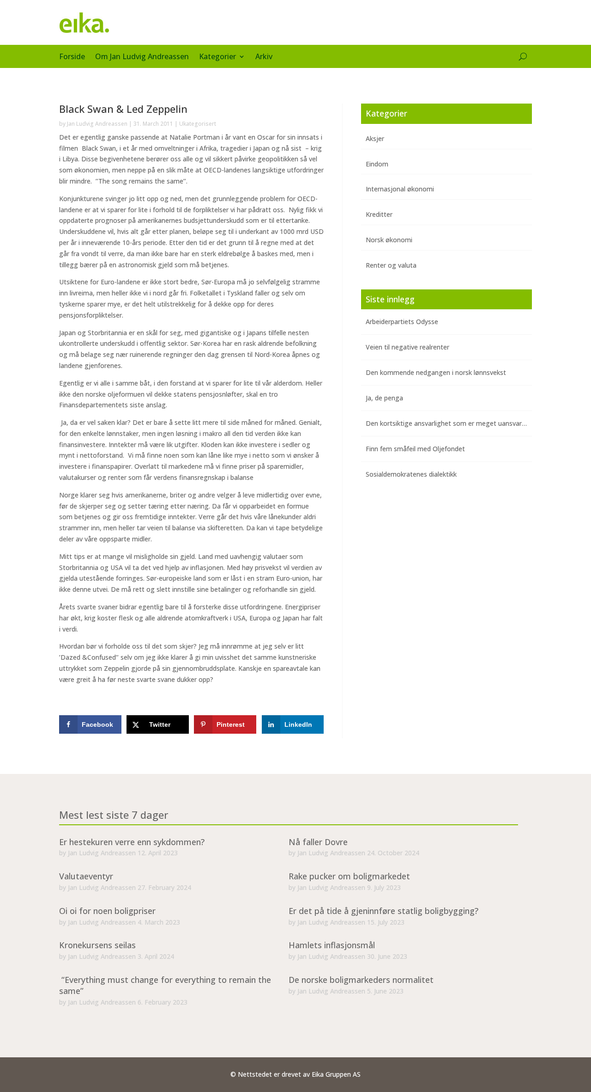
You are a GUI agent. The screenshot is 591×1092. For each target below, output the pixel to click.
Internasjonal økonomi (400, 188)
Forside (72, 57)
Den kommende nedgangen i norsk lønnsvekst (436, 372)
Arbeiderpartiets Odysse (402, 321)
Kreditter (379, 214)
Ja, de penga (384, 397)
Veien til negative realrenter (407, 347)
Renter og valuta (391, 265)
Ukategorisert (197, 124)
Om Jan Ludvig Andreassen (142, 57)
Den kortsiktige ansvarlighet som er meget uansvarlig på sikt (458, 423)
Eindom (377, 164)
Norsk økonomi (389, 239)
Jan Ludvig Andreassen (97, 124)
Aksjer (375, 138)
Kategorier (217, 57)
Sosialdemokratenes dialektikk (411, 474)
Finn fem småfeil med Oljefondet (415, 448)
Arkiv (263, 57)
